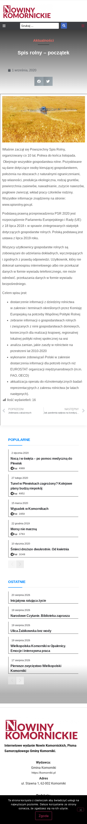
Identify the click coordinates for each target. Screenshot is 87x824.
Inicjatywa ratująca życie (28, 600)
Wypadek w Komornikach (30, 508)
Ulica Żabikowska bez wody (31, 631)
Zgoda (44, 816)
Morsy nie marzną (24, 529)
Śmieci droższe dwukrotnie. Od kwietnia (40, 549)
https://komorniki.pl (44, 772)
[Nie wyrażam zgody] (80, 809)
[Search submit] (64, 26)
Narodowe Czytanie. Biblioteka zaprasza (40, 615)
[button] (39, 81)
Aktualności (43, 40)
